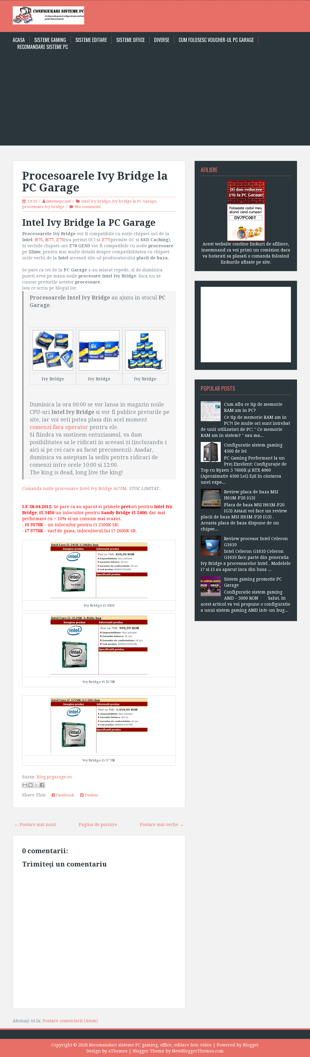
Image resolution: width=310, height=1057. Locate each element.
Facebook (64, 795)
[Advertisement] (155, 95)
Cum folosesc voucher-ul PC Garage (216, 40)
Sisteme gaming (50, 40)
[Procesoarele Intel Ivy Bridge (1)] (52, 350)
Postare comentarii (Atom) (70, 1020)
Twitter (91, 795)
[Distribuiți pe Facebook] (42, 785)
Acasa (19, 40)
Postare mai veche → (162, 824)
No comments (88, 206)
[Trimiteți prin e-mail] (25, 785)
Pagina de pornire (98, 824)
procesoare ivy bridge (43, 206)
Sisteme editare (91, 40)
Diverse (161, 40)
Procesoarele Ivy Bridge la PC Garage (95, 181)
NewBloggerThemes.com (198, 1051)
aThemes (117, 1051)
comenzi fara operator (59, 427)
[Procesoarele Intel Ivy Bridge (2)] (99, 350)
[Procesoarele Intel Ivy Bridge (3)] (145, 350)
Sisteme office (130, 40)
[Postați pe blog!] (31, 785)
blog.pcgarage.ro (54, 776)
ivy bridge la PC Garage (134, 201)
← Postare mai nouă (35, 824)
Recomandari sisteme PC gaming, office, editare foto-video (150, 1045)
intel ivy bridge (95, 201)
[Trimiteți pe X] (36, 785)
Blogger (251, 1045)
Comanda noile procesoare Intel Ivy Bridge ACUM (74, 488)
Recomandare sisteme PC (42, 46)
